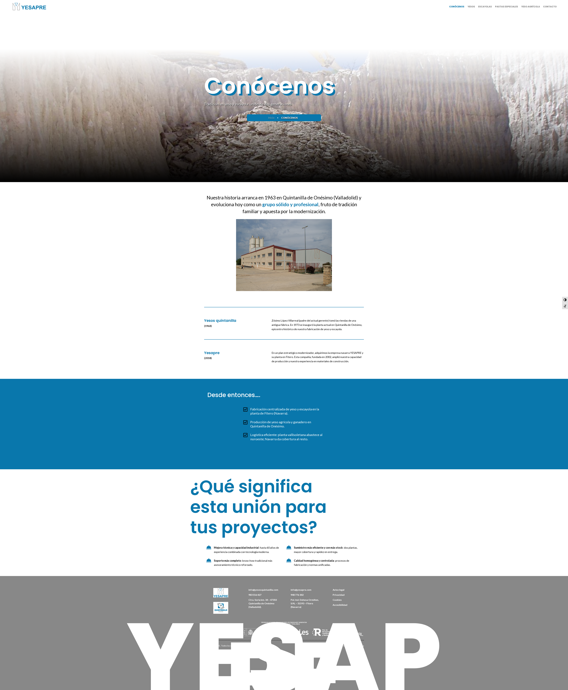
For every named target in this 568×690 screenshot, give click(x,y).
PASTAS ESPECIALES (506, 6)
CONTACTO (550, 6)
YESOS (471, 6)
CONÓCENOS (456, 6)
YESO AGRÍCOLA (530, 6)
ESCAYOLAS (485, 6)
